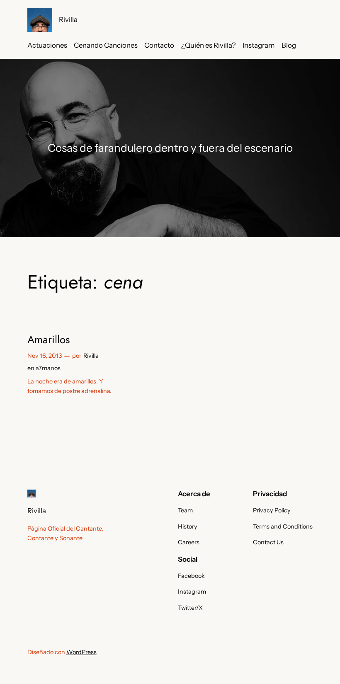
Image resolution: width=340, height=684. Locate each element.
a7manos (48, 368)
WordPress (81, 652)
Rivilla (68, 19)
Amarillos (48, 339)
